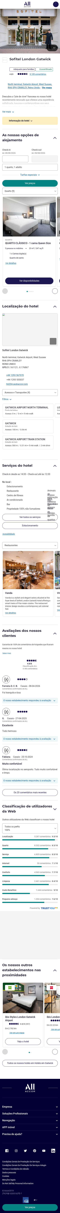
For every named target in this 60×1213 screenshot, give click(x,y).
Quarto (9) (10, 191)
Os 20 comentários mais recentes (30, 792)
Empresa (7, 1106)
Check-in (9, 151)
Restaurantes (11, 545)
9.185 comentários (38, 74)
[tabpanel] (30, 245)
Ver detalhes (10, 613)
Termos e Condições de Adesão (15, 1169)
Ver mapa (47, 87)
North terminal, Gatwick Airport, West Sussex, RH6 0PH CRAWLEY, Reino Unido (30, 86)
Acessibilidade (9, 534)
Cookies (5, 1176)
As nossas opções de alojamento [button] (20, 137)
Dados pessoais (9, 1172)
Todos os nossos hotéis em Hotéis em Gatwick (30, 1063)
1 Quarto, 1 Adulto (13, 167)
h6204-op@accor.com (17, 384)
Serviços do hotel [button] (17, 465)
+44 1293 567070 (15, 375)
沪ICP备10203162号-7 (12, 1193)
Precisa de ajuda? (12, 1134)
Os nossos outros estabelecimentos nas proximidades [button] (21, 970)
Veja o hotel (23, 1041)
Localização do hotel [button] (20, 306)
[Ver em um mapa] (30, 329)
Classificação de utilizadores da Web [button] (27, 808)
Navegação (8, 1120)
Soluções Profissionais (15, 1113)
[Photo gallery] (30, 31)
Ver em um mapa (16, 1033)
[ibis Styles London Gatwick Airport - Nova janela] (23, 998)
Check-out (38, 151)
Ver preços (30, 1207)
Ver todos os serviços (30, 517)
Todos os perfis (12, 828)
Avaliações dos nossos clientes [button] (21, 633)
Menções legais (8, 1180)
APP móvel (8, 1127)
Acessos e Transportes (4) (17, 392)
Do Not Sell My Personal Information (17, 1183)
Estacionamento (30, 525)
